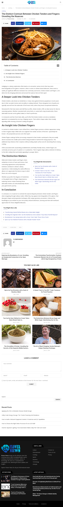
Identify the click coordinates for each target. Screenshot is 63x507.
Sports (34, 457)
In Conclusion (10, 80)
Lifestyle (35, 464)
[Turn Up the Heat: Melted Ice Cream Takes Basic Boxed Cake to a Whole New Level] (16, 306)
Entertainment (36, 452)
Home (3, 8)
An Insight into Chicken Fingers (15, 73)
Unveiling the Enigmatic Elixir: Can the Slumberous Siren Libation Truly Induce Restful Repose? (31, 214)
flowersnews (10, 19)
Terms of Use (51, 452)
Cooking (35, 454)
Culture (35, 450)
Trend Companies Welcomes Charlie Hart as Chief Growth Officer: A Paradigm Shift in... (19, 486)
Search (3, 397)
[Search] (60, 2)
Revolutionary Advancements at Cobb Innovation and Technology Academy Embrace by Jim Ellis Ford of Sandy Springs (47, 488)
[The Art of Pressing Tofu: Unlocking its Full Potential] (5, 494)
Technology (36, 461)
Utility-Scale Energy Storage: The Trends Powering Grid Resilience (20, 415)
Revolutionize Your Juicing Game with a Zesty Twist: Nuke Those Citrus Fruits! (27, 217)
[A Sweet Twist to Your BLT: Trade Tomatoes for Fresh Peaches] (46, 278)
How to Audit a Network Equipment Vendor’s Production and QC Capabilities (23, 419)
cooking (10, 8)
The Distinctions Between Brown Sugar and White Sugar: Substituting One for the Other (47, 181)
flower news (13, 227)
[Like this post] (13, 23)
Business (35, 459)
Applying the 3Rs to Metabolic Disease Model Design (17, 411)
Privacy (50, 454)
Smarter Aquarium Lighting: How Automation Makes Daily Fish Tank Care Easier (24, 427)
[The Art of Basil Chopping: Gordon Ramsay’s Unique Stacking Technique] (46, 334)
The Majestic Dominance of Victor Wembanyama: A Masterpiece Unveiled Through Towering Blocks (20, 478)
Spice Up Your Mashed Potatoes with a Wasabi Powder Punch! (22, 219)
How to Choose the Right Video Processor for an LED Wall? (18, 423)
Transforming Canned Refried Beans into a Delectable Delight (22, 212)
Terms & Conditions (33, 504)
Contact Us (51, 450)
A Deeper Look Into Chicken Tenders (16, 70)
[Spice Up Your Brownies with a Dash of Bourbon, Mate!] (16, 278)
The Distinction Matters (13, 77)
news (20, 227)
